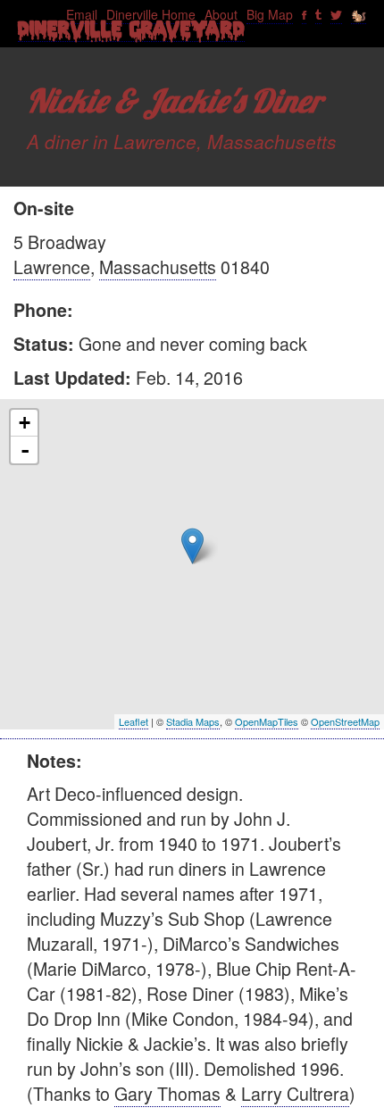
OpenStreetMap (345, 721)
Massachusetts (157, 266)
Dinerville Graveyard (131, 33)
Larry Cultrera (295, 1093)
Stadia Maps (193, 721)
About (221, 14)
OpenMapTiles (266, 721)
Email (81, 14)
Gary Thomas (167, 1093)
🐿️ (358, 14)
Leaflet (133, 721)
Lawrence (51, 266)
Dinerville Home (151, 14)
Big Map (269, 14)
